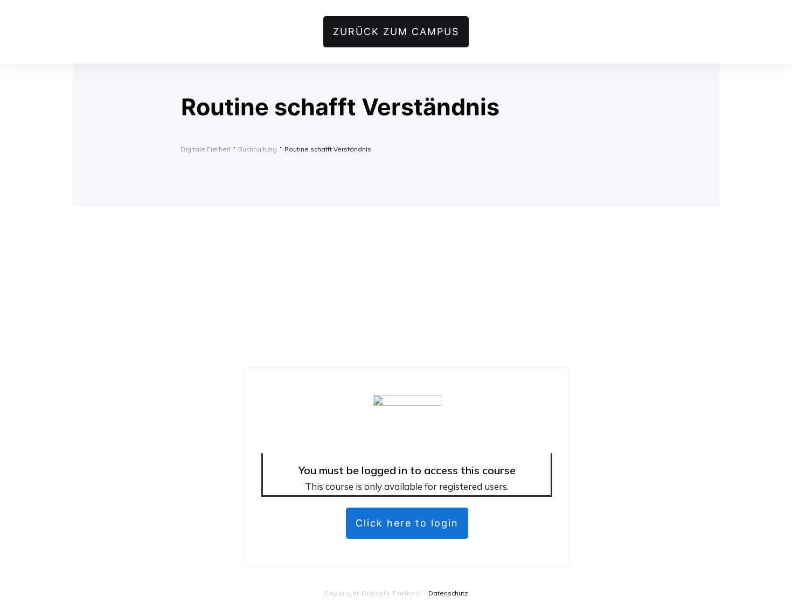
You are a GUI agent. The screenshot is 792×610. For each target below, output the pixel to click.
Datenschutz (448, 593)
